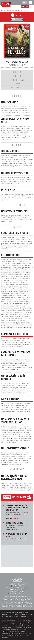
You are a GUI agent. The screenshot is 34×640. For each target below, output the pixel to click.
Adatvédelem (17, 586)
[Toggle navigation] (30, 3)
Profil (25, 2)
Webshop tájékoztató (17, 593)
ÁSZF (22, 589)
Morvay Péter (10, 529)
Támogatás (25, 6)
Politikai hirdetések (17, 591)
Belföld (16, 518)
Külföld (18, 529)
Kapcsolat (11, 584)
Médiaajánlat (22, 584)
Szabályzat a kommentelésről (17, 588)
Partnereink (14, 589)
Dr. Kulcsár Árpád (11, 541)
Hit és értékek (22, 541)
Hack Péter (9, 518)
